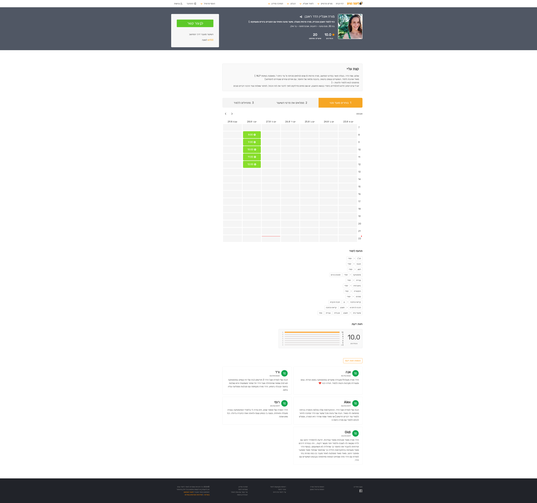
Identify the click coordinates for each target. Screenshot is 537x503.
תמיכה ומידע (277, 3)
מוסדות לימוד (243, 489)
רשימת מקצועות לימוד (278, 487)
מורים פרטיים (326, 3)
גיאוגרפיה (357, 286)
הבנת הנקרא (335, 302)
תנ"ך (359, 258)
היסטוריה (357, 291)
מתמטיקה (357, 275)
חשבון (342, 307)
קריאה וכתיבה (355, 302)
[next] (225, 114)
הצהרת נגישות (242, 495)
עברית (358, 280)
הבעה (359, 264)
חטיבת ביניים (336, 275)
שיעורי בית (357, 313)
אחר (320, 313)
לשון (359, 269)
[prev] (232, 114)
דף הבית (340, 3)
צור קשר (193, 23)
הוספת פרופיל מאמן (317, 489)
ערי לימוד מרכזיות (279, 492)
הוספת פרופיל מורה (317, 487)
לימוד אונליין (308, 3)
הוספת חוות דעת (353, 360)
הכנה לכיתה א (355, 307)
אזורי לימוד (282, 489)
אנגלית (337, 313)
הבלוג (293, 3)
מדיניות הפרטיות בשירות (193, 495)
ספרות (358, 296)
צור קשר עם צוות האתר (239, 492)
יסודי (350, 258)
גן (344, 302)
